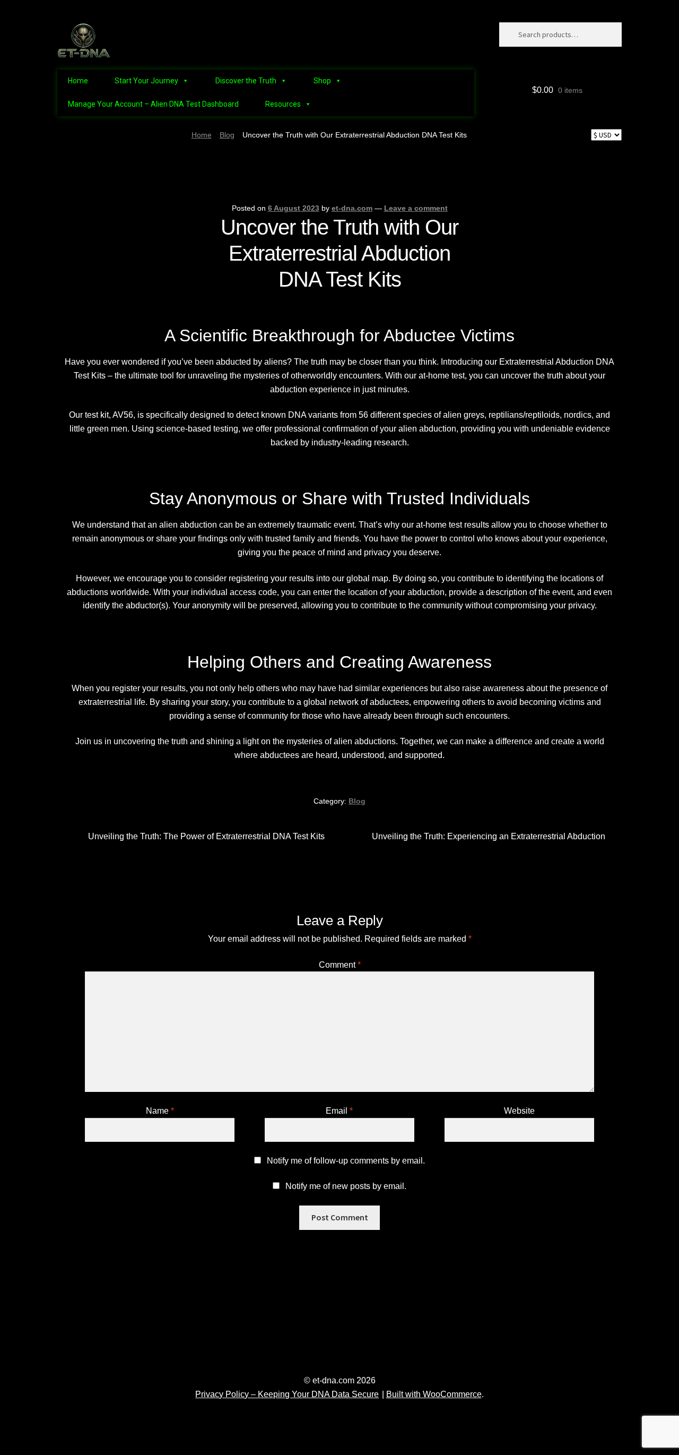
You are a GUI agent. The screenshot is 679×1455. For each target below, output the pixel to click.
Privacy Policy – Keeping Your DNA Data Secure (287, 1394)
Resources (283, 104)
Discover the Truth (245, 80)
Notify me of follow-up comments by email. (346, 1160)
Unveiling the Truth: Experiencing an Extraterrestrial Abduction (488, 837)
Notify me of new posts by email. (345, 1186)
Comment (340, 964)
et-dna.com (352, 208)
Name (160, 1110)
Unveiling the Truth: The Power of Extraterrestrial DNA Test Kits (206, 837)
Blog (227, 135)
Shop (322, 80)
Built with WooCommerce (434, 1394)
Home (78, 80)
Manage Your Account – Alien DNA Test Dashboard (153, 104)
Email (339, 1110)
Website (519, 1110)
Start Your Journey (146, 80)
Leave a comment (416, 208)
